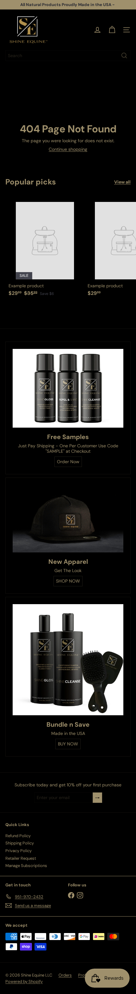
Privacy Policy (18, 850)
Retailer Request (20, 858)
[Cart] (112, 30)
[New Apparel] (68, 519)
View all (122, 182)
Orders (65, 975)
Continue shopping (68, 149)
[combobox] (68, 55)
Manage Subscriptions (26, 865)
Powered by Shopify (24, 981)
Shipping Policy (19, 843)
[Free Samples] (68, 388)
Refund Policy (18, 835)
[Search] (124, 55)
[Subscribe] (97, 797)
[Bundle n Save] (68, 659)
